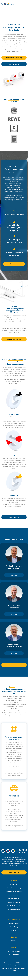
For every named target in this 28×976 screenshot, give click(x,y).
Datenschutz (14, 968)
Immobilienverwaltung (14, 888)
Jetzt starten (14, 264)
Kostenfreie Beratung (14, 58)
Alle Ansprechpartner (14, 665)
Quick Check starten (14, 339)
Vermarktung (14, 927)
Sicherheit (14, 930)
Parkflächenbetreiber (14, 909)
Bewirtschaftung (14, 923)
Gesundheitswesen (14, 895)
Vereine (14, 913)
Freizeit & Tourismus (14, 902)
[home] (8, 3)
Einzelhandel (14, 884)
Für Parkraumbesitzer (14, 951)
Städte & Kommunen (14, 898)
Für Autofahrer (14, 954)
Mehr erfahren (14, 64)
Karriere (13, 941)
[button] (24, 4)
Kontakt (14, 575)
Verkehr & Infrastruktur (14, 906)
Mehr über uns (14, 517)
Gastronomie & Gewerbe (14, 891)
